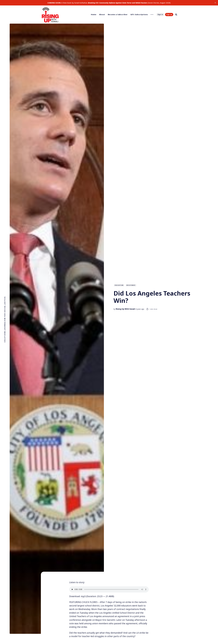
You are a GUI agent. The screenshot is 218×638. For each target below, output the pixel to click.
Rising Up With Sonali (125, 309)
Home (93, 14)
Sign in (160, 14)
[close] (215, 3)
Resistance (130, 285)
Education (119, 285)
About (102, 14)
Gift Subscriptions (139, 14)
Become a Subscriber (118, 14)
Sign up (169, 14)
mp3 (83, 596)
